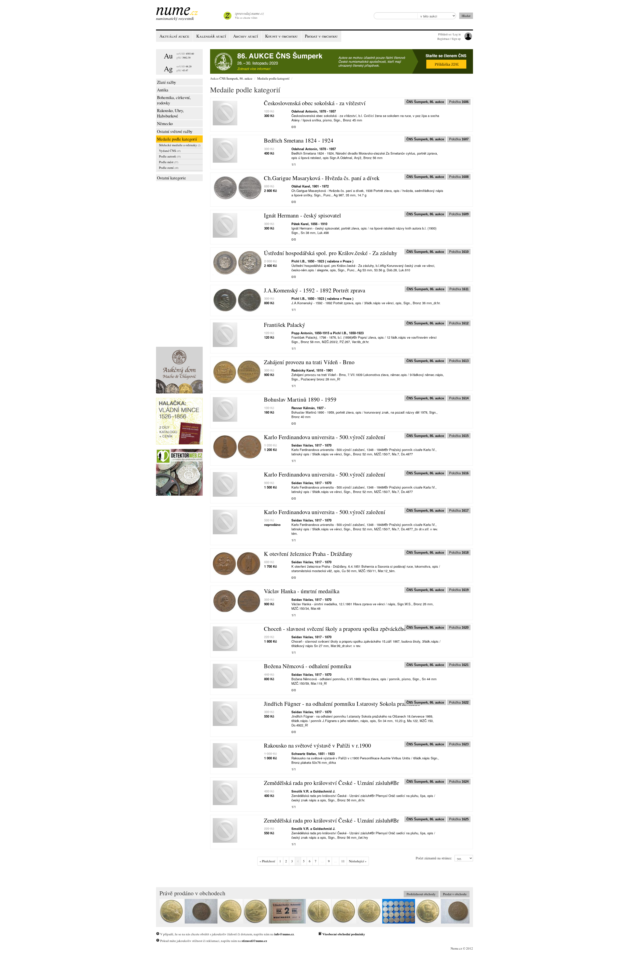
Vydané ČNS (170, 150)
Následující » (358, 861)
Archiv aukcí (245, 36)
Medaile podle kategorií (177, 139)
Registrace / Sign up (449, 39)
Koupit (281, 36)
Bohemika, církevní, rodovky (174, 100)
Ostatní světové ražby (174, 131)
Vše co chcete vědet (249, 15)
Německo (165, 123)
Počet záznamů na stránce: (434, 858)
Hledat (466, 16)
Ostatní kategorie (171, 178)
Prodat (321, 36)
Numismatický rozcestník (175, 18)
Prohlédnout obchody (421, 894)
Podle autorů (170, 156)
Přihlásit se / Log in (449, 34)
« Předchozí (267, 861)
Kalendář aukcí (211, 36)
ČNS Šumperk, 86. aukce (235, 78)
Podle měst (168, 162)
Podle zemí (168, 167)
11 (343, 861)
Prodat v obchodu (455, 894)
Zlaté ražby (166, 82)
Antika (162, 90)
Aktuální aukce (174, 36)
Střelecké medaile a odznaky (179, 145)
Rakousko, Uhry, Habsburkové (170, 113)
